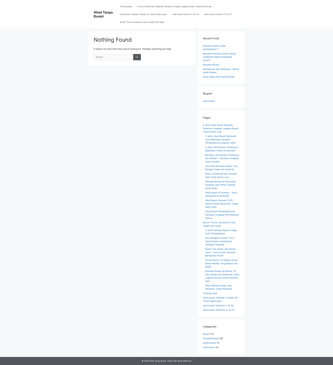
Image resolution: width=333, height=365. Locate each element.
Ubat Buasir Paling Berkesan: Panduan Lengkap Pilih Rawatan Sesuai (222, 214)
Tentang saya (126, 6)
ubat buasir (209, 101)
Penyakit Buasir (211, 338)
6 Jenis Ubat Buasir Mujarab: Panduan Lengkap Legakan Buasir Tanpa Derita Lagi (174, 6)
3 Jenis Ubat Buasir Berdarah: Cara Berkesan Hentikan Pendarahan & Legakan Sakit (221, 139)
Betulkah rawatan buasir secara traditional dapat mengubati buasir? (219, 57)
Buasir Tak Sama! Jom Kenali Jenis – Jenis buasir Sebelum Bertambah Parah (220, 252)
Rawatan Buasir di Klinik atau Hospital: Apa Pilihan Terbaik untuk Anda (220, 185)
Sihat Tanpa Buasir (103, 14)
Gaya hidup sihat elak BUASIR (218, 76)
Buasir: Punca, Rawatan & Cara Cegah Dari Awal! (142, 22)
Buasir (206, 334)
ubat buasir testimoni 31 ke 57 (218, 14)
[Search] (137, 57)
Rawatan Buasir (211, 64)
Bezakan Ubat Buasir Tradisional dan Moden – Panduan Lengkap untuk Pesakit (222, 158)
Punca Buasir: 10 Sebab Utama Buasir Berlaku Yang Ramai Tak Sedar (221, 263)
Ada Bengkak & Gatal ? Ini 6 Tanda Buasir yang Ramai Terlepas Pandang (219, 241)
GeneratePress (184, 361)
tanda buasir (209, 343)
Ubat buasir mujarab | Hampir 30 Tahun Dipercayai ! (143, 14)
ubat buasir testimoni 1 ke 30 (185, 14)
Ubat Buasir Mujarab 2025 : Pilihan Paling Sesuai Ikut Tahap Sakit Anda (221, 203)
